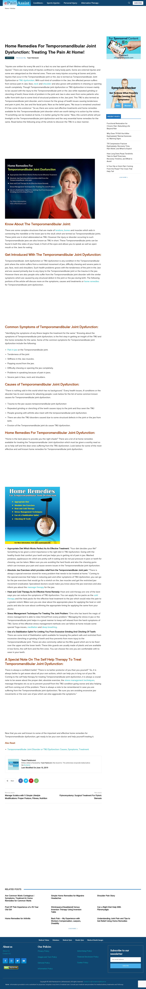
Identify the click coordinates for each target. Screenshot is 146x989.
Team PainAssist (33, 58)
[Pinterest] (31, 780)
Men (118, 105)
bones (67, 230)
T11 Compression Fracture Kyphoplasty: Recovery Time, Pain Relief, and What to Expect (119, 146)
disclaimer (27, 765)
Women (127, 105)
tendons (59, 230)
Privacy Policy (43, 951)
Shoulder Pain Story (106, 896)
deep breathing (49, 627)
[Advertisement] (53, 27)
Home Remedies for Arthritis (17, 919)
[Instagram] (11, 960)
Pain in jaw (12, 350)
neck (36, 84)
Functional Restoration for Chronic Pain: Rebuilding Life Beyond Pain (118, 126)
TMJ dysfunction (26, 80)
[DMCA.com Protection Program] (10, 968)
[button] (129, 3)
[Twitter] (26, 780)
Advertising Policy (84, 951)
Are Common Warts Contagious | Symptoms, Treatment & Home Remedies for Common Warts (19, 898)
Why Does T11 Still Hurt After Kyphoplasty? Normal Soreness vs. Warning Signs (119, 136)
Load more (122, 177)
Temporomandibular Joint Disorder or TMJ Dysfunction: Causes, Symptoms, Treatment (48, 749)
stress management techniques (79, 680)
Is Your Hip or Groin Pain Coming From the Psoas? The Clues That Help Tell (120, 168)
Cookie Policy (82, 963)
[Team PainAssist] (13, 764)
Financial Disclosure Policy (87, 957)
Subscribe (126, 966)
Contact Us (7, 953)
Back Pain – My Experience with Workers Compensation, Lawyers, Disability (66, 921)
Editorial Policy (44, 963)
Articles (12, 8)
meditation (32, 627)
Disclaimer (95, 982)
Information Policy (45, 969)
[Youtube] (23, 960)
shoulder (47, 84)
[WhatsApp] (36, 780)
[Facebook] (20, 780)
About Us (6, 951)
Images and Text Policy (47, 957)
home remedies (91, 281)
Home (7, 8)
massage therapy (35, 587)
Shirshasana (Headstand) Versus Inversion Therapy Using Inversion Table (66, 909)
